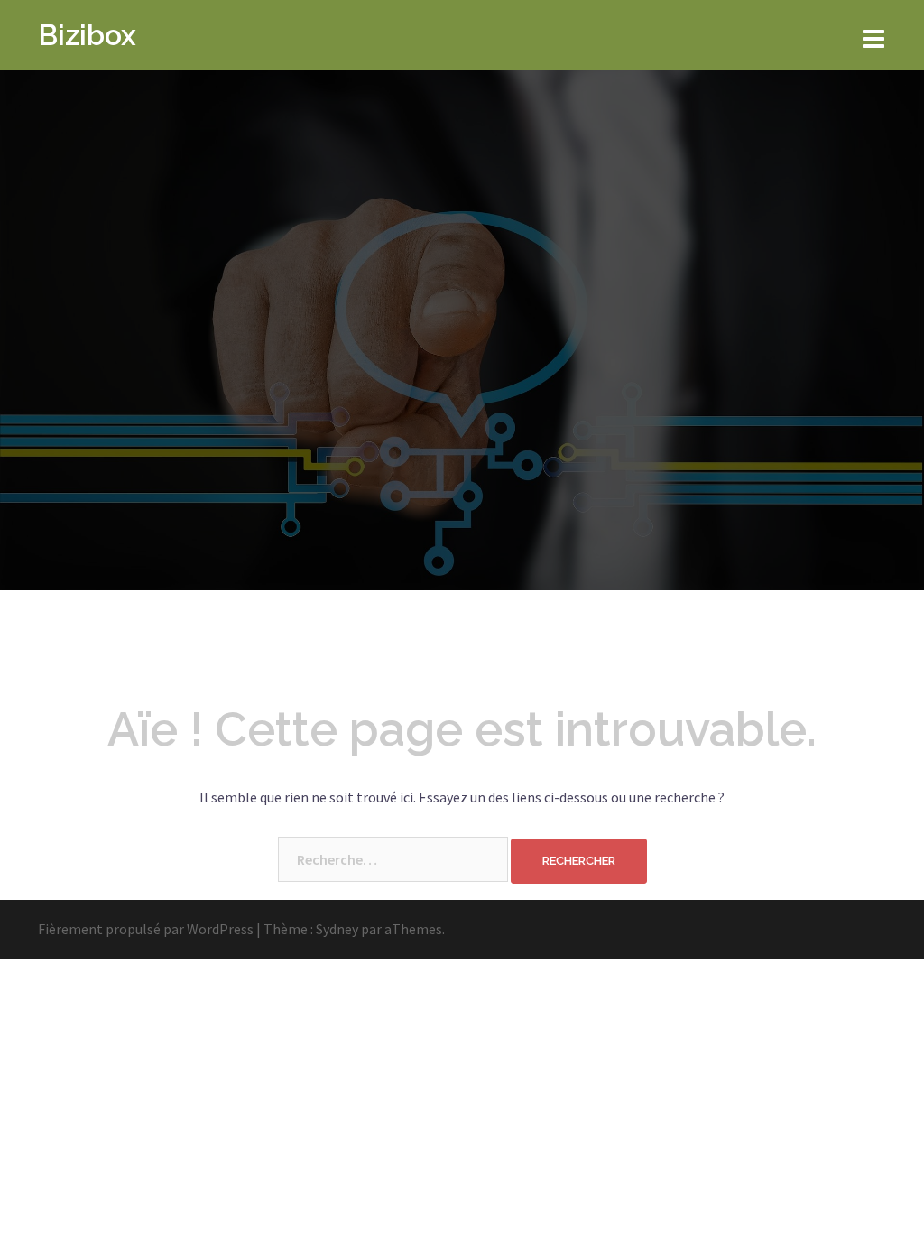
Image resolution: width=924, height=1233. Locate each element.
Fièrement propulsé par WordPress (146, 929)
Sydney (337, 929)
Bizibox (87, 34)
